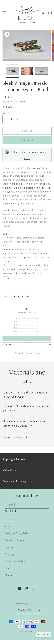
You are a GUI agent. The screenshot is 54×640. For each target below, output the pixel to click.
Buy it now (27, 140)
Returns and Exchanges (15, 481)
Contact (9, 519)
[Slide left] (3, 72)
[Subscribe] (45, 505)
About (8, 526)
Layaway (9, 547)
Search (8, 568)
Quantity (6, 112)
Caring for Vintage (13, 437)
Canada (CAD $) (25, 610)
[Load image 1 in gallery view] (12, 71)
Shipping (6, 101)
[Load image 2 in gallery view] (27, 71)
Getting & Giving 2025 (17, 533)
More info (27, 159)
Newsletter (10, 575)
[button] (4, 12)
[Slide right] (51, 72)
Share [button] (9, 106)
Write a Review (27, 338)
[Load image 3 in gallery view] (41, 71)
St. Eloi (30, 632)
